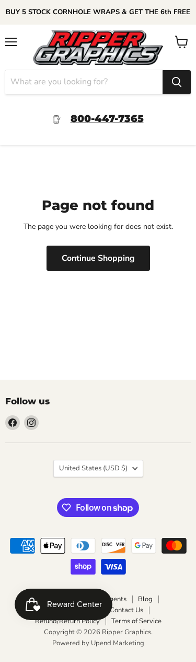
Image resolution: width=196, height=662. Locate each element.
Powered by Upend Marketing (98, 643)
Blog (145, 599)
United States (93, 468)
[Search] (177, 82)
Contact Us (126, 610)
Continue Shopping (98, 258)
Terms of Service (136, 621)
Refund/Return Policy (67, 621)
